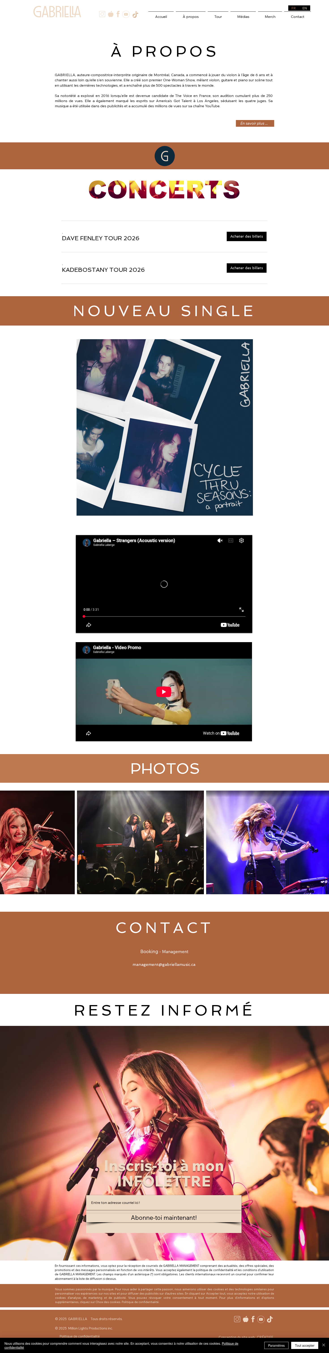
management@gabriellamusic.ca (163, 964)
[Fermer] (323, 1345)
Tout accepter (304, 1345)
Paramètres (276, 1345)
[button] (100, 238)
